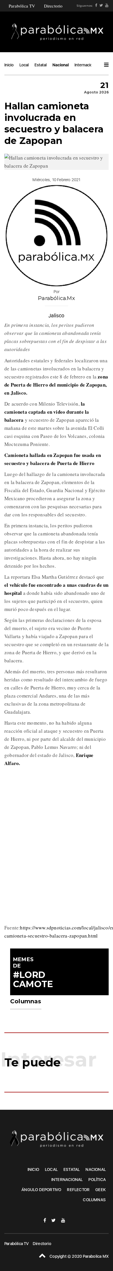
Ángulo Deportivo (41, 1189)
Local (24, 65)
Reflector (78, 1189)
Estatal (40, 65)
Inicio (9, 65)
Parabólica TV (22, 6)
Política (97, 1179)
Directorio (53, 6)
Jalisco (56, 315)
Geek (100, 1189)
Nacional (60, 65)
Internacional (86, 65)
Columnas (94, 1199)
